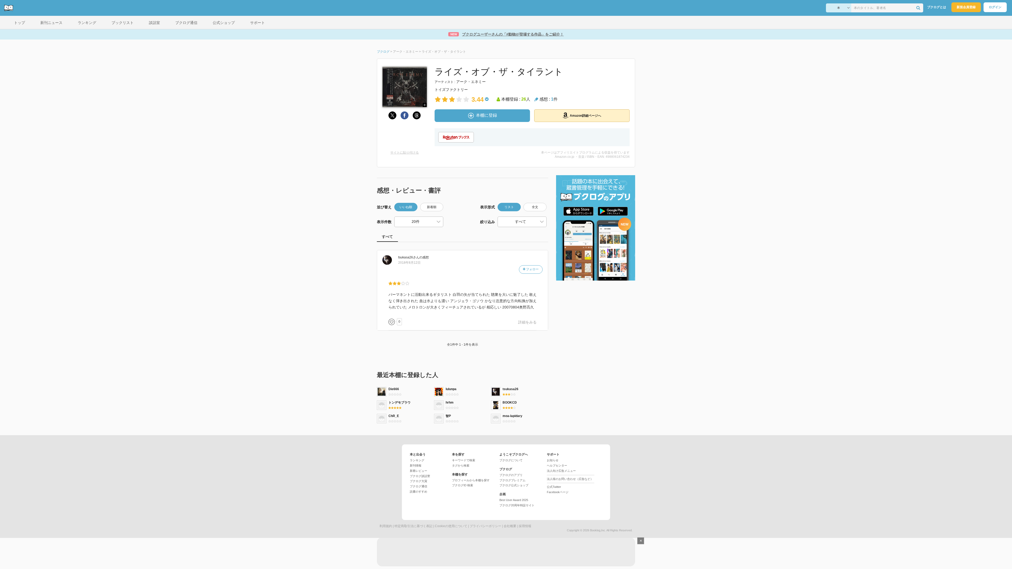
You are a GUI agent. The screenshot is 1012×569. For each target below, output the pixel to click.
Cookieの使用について (451, 526)
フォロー (532, 269)
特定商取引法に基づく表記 (413, 526)
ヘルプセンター (557, 465)
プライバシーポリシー (485, 526)
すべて (387, 236)
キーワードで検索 (463, 460)
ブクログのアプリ (511, 475)
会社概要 (510, 526)
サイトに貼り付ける (404, 152)
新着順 (431, 207)
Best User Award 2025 (513, 500)
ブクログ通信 (418, 486)
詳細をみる (527, 322)
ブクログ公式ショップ (513, 485)
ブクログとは (936, 7)
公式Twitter (554, 486)
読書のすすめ (418, 491)
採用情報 (525, 526)
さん (408, 257)
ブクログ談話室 (420, 476)
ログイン (995, 7)
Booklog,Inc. (598, 530)
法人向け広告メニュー (561, 470)
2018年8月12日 (409, 262)
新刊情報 (415, 465)
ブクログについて (511, 460)
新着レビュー (418, 470)
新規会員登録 (966, 7)
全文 (535, 207)
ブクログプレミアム (512, 480)
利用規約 (386, 526)
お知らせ (552, 460)
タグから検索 (460, 465)
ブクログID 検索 (462, 485)
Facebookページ (557, 492)
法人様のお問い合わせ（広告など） (570, 478)
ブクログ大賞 (418, 481)
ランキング (417, 460)
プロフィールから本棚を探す (471, 480)
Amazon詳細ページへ (585, 115)
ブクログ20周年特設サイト (516, 505)
